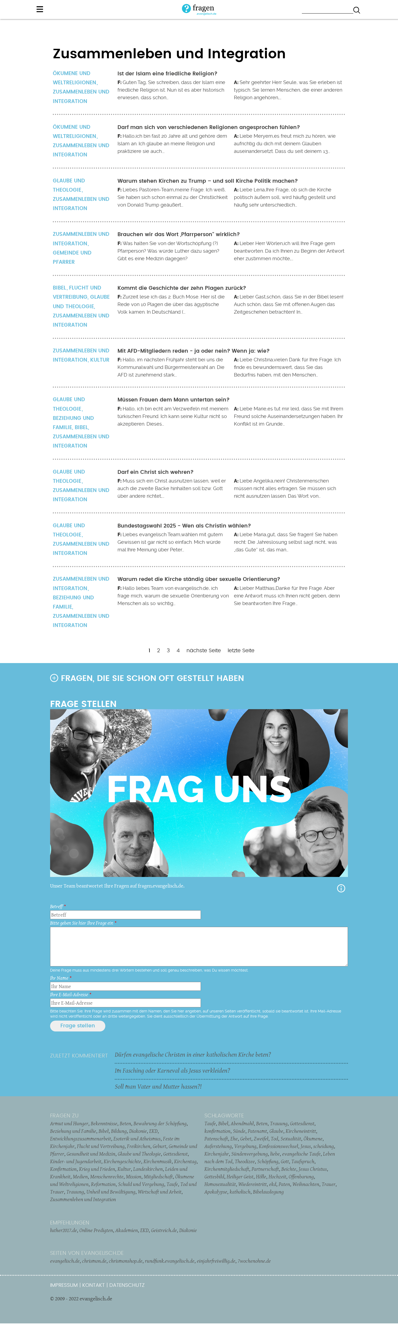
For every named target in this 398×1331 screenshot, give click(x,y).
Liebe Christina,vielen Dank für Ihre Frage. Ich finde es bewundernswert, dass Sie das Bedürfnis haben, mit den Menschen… (287, 367)
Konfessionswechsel (278, 1146)
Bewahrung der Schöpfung (160, 1123)
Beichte (288, 1169)
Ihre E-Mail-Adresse (69, 994)
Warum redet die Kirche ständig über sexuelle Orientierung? (199, 579)
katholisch (240, 1191)
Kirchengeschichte (122, 1161)
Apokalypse (215, 1191)
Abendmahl (242, 1123)
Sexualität (290, 1138)
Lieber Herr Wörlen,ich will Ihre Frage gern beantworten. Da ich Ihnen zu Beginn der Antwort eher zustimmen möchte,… (289, 250)
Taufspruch (302, 1161)
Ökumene (313, 1138)
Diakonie (138, 1131)
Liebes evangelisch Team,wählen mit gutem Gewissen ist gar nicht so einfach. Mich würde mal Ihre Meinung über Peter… (170, 542)
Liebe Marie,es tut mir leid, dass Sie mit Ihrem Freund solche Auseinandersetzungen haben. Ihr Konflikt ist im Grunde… (288, 416)
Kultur (99, 360)
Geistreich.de (164, 1230)
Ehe (234, 1138)
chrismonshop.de (125, 1261)
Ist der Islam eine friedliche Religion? (167, 73)
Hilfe (341, 888)
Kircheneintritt (301, 1131)
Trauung (75, 1191)
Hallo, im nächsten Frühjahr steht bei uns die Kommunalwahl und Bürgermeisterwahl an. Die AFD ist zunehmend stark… (171, 367)
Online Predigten (96, 1230)
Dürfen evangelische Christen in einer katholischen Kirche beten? (193, 1054)
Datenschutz (127, 1285)
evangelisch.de (65, 1261)
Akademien (126, 1230)
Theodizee (245, 1161)
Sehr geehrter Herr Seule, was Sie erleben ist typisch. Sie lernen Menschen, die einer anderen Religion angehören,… (288, 89)
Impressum (64, 1285)
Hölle (261, 1176)
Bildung (119, 1131)
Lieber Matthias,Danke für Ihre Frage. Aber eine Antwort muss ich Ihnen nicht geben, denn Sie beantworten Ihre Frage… (287, 595)
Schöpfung (267, 1161)
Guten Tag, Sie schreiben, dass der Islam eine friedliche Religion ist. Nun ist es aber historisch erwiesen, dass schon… (171, 89)
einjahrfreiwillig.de (216, 1261)
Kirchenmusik (157, 1161)
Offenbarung (301, 1176)
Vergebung (245, 1146)
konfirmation (217, 1131)
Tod (274, 1138)
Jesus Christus (313, 1169)
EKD (153, 1131)
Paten (284, 1184)
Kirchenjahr (216, 1154)
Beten (125, 1123)
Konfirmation (63, 1169)
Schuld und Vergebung (141, 1184)
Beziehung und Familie (73, 423)
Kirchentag (185, 1161)
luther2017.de (63, 1230)
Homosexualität (220, 1184)
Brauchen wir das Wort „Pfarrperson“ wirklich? (179, 234)
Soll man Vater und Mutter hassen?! (158, 1086)
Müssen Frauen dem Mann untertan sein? (174, 400)
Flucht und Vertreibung (101, 1146)
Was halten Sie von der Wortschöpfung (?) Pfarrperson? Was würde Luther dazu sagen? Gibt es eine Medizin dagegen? (168, 250)
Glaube (276, 1131)
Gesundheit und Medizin (91, 1154)
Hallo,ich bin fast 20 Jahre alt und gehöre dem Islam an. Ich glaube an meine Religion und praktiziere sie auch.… (172, 143)
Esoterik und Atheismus (137, 1138)
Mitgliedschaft (158, 1176)
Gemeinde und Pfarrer (72, 257)
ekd (272, 1184)
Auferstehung (218, 1146)
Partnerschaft (265, 1169)
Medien (80, 1176)
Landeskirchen (148, 1169)
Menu (40, 9)
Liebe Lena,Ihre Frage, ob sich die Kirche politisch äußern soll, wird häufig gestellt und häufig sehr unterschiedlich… (284, 197)
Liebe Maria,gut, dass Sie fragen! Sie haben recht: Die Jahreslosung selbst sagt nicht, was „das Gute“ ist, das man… (285, 542)
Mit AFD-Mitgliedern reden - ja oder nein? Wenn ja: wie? (194, 351)
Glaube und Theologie (139, 1154)
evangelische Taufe (301, 1154)
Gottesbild (214, 1176)
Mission (133, 1176)
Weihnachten (305, 1184)
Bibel (81, 427)
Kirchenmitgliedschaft (226, 1169)
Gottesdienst (175, 1154)
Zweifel (261, 1138)
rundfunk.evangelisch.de (169, 1261)
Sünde (239, 1131)
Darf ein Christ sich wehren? (156, 472)
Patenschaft (216, 1138)
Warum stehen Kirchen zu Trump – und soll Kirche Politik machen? (208, 181)
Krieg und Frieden (97, 1169)
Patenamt (257, 1131)
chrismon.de (94, 1261)
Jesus (306, 1146)
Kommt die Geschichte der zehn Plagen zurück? (182, 288)
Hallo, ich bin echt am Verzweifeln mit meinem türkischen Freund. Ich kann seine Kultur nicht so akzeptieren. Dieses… (173, 416)
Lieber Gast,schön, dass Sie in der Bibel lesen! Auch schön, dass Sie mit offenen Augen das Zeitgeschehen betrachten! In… (289, 304)
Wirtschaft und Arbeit (159, 1191)
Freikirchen (138, 1146)
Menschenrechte (106, 1176)
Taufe (172, 1184)
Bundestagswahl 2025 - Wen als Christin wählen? (184, 526)
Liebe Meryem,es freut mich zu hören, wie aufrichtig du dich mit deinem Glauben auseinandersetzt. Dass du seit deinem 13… (285, 143)
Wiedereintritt (252, 1184)
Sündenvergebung (249, 1154)
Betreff (56, 906)
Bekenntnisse (104, 1123)
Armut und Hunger (69, 1123)
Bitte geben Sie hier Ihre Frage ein (81, 923)
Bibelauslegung (268, 1191)
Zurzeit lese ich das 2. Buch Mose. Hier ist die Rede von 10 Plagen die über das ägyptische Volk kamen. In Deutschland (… (171, 304)
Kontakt (93, 1285)
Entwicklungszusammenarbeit (80, 1138)
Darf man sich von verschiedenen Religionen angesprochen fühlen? (209, 127)
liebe (275, 1154)
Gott (285, 1161)
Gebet (245, 1138)
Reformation (103, 1184)
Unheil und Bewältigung (110, 1191)
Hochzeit (277, 1176)
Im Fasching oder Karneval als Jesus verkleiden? (172, 1070)
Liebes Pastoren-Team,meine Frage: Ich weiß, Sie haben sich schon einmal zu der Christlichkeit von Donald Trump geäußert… (173, 197)
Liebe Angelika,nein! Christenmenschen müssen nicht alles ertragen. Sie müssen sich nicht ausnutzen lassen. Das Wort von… (285, 488)
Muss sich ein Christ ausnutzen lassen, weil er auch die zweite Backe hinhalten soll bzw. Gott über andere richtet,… (172, 488)
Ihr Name (59, 978)
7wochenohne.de (254, 1261)
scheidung (323, 1146)
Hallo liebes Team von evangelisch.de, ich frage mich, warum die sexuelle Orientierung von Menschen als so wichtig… (173, 595)
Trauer (328, 1184)
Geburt (159, 1146)
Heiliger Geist (240, 1176)
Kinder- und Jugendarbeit (75, 1161)
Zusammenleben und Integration (81, 96)
